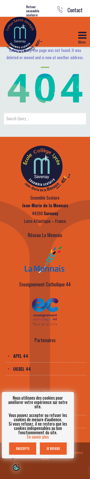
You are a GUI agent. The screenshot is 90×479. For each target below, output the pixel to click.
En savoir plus (38, 437)
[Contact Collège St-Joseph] (60, 11)
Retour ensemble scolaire (32, 11)
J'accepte (23, 448)
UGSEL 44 (22, 369)
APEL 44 (20, 356)
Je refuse (53, 448)
